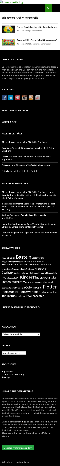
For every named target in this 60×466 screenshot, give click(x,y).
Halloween (25, 273)
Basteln (23, 257)
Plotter (50, 286)
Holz (4, 277)
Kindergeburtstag (45, 277)
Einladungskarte (19, 269)
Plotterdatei (10, 291)
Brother (40, 261)
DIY (41, 264)
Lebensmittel (48, 282)
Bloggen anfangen (9, 261)
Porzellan (42, 292)
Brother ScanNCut (12, 264)
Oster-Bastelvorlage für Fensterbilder (37, 27)
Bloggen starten (22, 261)
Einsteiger (30, 269)
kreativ (20, 282)
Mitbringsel (20, 288)
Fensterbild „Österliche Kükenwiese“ (37, 40)
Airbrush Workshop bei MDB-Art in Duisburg (24, 142)
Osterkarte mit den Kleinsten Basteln (20, 171)
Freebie (40, 268)
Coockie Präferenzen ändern (18, 447)
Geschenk (7, 272)
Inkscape (10, 278)
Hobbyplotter (52, 273)
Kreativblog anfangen (33, 282)
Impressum (7, 371)
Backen (11, 257)
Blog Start (33, 261)
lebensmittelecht (8, 288)
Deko (24, 264)
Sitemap (6, 377)
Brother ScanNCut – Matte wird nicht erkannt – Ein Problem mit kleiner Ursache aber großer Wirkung (29, 206)
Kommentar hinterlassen (40, 44)
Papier (38, 287)
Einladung (7, 268)
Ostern (30, 287)
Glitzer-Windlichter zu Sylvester (27, 226)
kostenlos (8, 282)
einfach (48, 264)
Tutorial (19, 296)
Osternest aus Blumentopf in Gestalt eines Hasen (26, 165)
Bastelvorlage (38, 258)
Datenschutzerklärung (13, 374)
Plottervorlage (28, 291)
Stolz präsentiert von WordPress (15, 462)
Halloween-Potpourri (37, 273)
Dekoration (33, 264)
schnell (50, 292)
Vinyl (25, 296)
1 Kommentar (36, 30)
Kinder (26, 277)
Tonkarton (9, 295)
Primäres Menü (56, 8)
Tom (4, 232)
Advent (5, 258)
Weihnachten (35, 295)
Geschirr (17, 273)
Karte (17, 277)
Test (56, 292)
